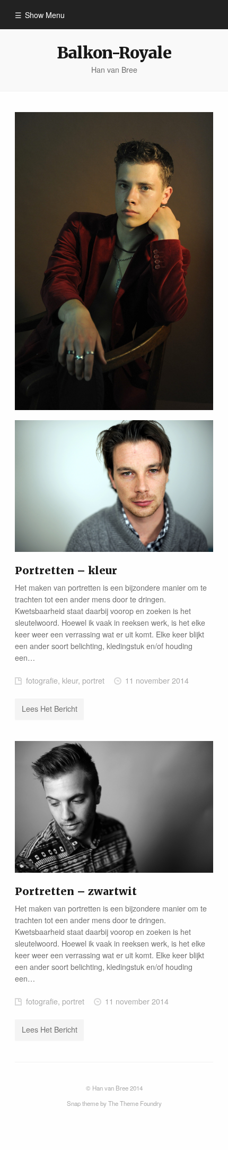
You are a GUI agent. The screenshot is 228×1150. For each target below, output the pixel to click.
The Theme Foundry (135, 1103)
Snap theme (83, 1103)
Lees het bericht (49, 708)
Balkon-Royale (114, 52)
